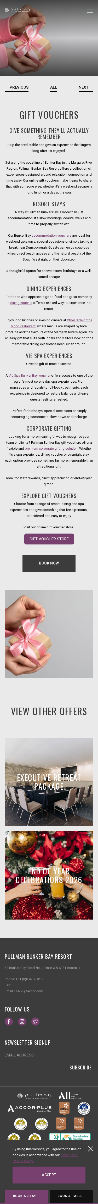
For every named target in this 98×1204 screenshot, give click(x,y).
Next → (86, 87)
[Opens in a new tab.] (33, 1096)
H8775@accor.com (28, 991)
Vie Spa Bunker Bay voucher (29, 375)
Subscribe (80, 1067)
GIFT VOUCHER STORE (52, 538)
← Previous (16, 87)
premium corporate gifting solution (51, 448)
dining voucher (21, 303)
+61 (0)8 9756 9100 (30, 979)
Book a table (70, 1196)
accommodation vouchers (51, 235)
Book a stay (24, 1196)
